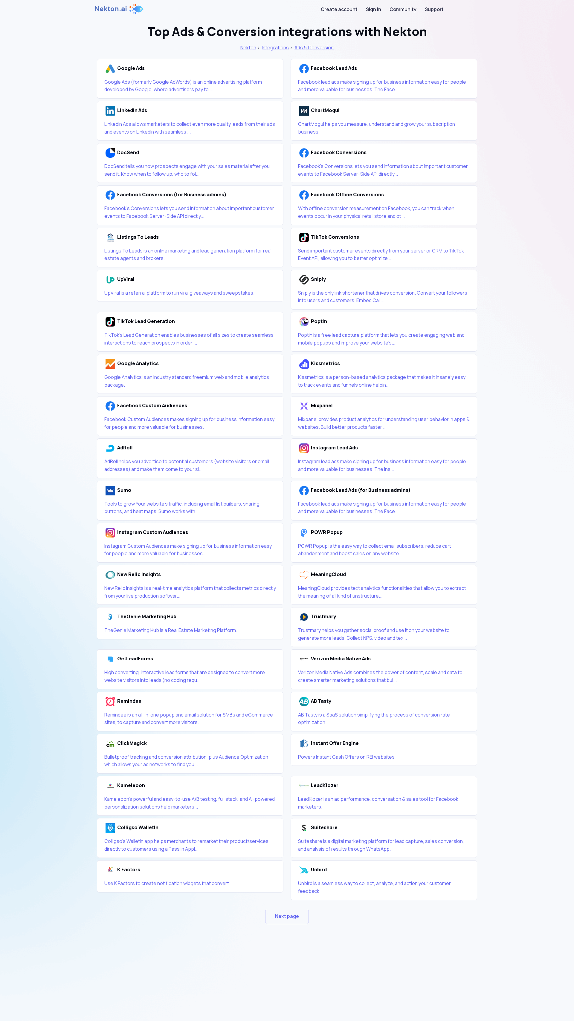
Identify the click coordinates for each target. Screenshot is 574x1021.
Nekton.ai (110, 8)
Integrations (275, 47)
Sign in (373, 9)
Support (434, 9)
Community (403, 9)
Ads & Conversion (314, 47)
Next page (287, 916)
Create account (339, 9)
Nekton (248, 47)
